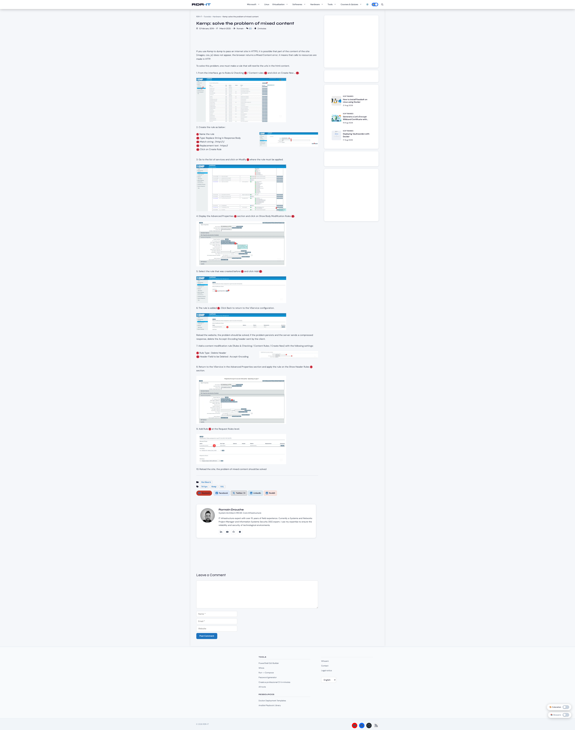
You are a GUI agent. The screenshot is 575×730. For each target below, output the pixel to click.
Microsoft (251, 4)
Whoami (325, 661)
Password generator (268, 677)
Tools (330, 4)
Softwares (297, 4)
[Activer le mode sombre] (375, 4)
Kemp (214, 486)
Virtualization (278, 4)
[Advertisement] (352, 43)
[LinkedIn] (221, 531)
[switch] (566, 715)
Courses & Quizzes (349, 4)
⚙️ (367, 4)
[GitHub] (233, 531)
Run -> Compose (266, 672)
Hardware (315, 4)
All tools (262, 687)
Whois (261, 668)
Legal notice (326, 670)
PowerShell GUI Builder (269, 663)
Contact (324, 665)
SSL (222, 486)
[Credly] (239, 531)
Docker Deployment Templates (272, 700)
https (205, 486)
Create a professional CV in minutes (274, 682)
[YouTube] (227, 531)
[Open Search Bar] (382, 4)
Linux (266, 4)
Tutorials (207, 16)
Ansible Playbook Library (270, 705)
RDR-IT (201, 4)
